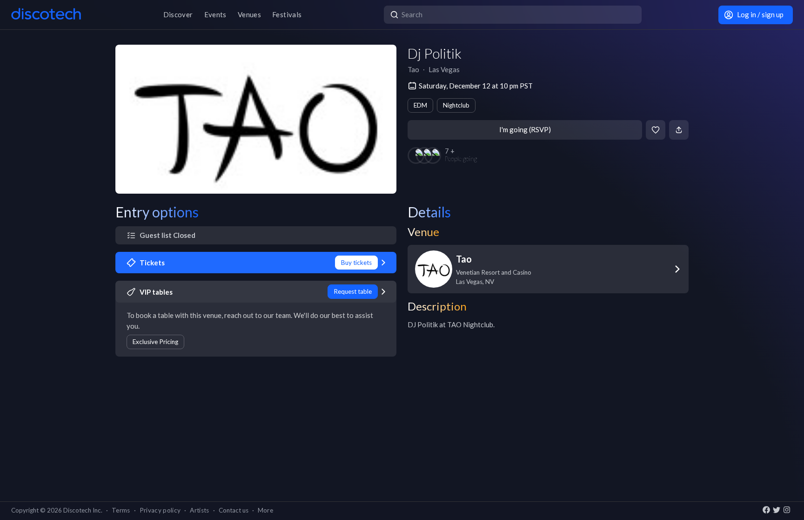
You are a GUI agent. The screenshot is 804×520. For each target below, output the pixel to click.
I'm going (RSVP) (525, 129)
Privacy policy (160, 510)
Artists (199, 510)
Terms (121, 510)
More (265, 510)
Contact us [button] (233, 510)
